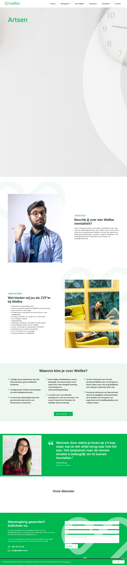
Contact (118, 4)
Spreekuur (106, 4)
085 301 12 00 (17, 547)
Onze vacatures (62, 414)
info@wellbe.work (31, 534)
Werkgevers (65, 4)
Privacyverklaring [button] (65, 562)
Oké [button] (118, 562)
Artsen (52, 4)
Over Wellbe (79, 4)
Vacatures (93, 4)
